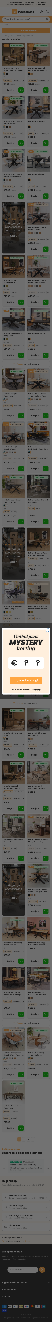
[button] (26, 658)
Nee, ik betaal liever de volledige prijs (26, 689)
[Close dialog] (47, 630)
